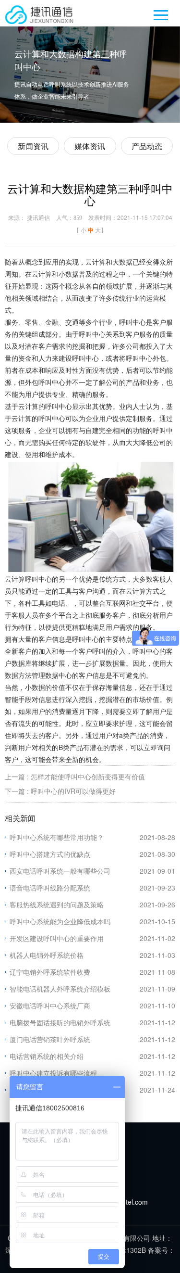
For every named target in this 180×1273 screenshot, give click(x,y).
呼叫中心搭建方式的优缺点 (50, 854)
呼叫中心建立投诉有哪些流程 (53, 1073)
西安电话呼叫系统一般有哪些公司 (60, 871)
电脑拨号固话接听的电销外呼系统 (60, 1022)
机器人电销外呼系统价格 (47, 955)
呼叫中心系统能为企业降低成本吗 (60, 921)
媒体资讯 (89, 146)
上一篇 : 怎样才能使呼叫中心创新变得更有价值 (75, 776)
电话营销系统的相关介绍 (47, 1056)
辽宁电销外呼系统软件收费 (50, 972)
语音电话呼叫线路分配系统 (50, 887)
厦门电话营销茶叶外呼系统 (50, 1039)
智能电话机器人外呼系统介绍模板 (60, 988)
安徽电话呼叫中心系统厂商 (50, 1005)
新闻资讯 (33, 146)
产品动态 (147, 146)
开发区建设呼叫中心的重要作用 (57, 938)
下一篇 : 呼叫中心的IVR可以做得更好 (60, 791)
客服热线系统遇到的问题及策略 (57, 904)
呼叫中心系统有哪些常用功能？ (57, 837)
